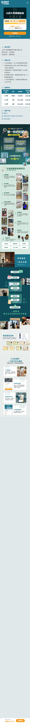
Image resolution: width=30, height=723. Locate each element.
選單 (27, 2)
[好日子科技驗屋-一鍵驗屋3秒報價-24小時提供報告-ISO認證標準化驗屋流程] (5, 2)
